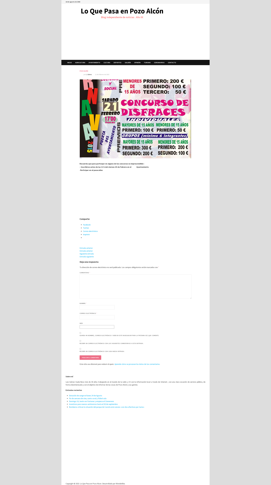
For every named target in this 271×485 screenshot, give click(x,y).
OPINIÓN (137, 62)
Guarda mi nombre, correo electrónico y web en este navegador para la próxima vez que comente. (119, 335)
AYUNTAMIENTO (94, 62)
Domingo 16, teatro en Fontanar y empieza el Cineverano (91, 401)
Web (81, 323)
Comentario (85, 273)
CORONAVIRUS (159, 62)
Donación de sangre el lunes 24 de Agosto (85, 395)
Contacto (172, 62)
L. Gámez (89, 74)
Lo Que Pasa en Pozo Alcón (122, 10)
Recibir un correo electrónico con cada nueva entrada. (102, 351)
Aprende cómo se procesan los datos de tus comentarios (137, 364)
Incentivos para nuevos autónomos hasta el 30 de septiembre (93, 404)
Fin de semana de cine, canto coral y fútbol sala (87, 398)
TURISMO (147, 62)
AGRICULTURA (80, 62)
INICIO (69, 62)
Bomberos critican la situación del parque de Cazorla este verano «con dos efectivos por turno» (106, 407)
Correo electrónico (88, 313)
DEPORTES (117, 62)
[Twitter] (204, 1)
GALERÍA (128, 62)
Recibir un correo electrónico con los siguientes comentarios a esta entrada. (112, 343)
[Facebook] (201, 1)
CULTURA (107, 62)
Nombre (83, 303)
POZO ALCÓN (84, 71)
